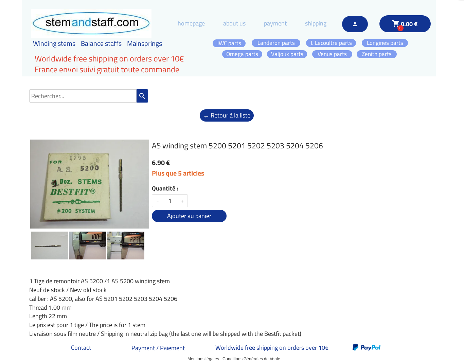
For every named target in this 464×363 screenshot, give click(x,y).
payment (275, 23)
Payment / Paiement (158, 347)
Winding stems (54, 43)
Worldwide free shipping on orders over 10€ (271, 347)
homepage (191, 23)
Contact (81, 347)
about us (234, 23)
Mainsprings (144, 43)
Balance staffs (101, 43)
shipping (315, 23)
